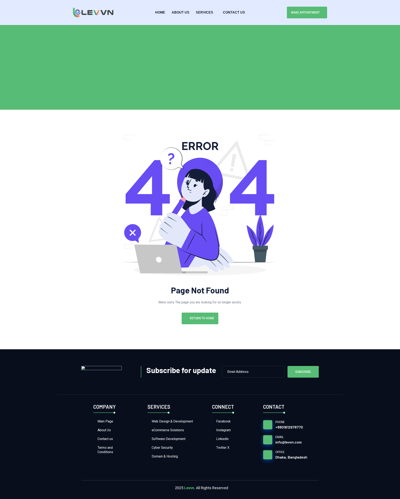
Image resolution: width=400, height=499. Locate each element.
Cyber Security (162, 448)
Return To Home (202, 318)
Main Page (105, 421)
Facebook (223, 421)
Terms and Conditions (105, 450)
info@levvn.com (288, 442)
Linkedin (222, 439)
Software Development (168, 439)
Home (160, 12)
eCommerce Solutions (168, 430)
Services (204, 12)
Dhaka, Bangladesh (291, 457)
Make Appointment (305, 12)
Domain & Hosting (165, 456)
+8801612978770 (289, 427)
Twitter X (222, 448)
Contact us (234, 12)
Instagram (223, 430)
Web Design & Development (172, 421)
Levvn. (189, 488)
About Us (180, 12)
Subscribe (303, 371)
